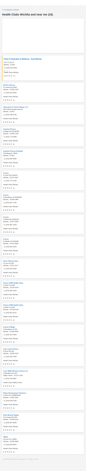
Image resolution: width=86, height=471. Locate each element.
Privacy (36, 459)
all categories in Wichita (11, 10)
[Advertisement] (43, 36)
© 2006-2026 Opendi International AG (15, 459)
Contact (30, 459)
